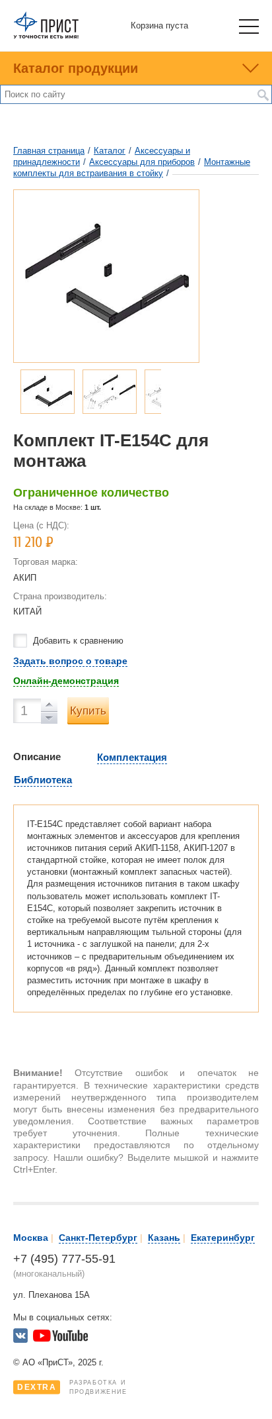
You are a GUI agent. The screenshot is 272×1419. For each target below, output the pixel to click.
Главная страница (49, 151)
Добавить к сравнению (78, 641)
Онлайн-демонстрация (66, 680)
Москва (30, 1237)
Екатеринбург (223, 1237)
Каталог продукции (75, 68)
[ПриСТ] (46, 36)
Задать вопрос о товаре (70, 661)
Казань (164, 1237)
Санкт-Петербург (98, 1237)
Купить (88, 711)
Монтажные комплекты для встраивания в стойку (131, 167)
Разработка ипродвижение (72, 1387)
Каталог (109, 151)
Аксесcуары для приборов (142, 162)
